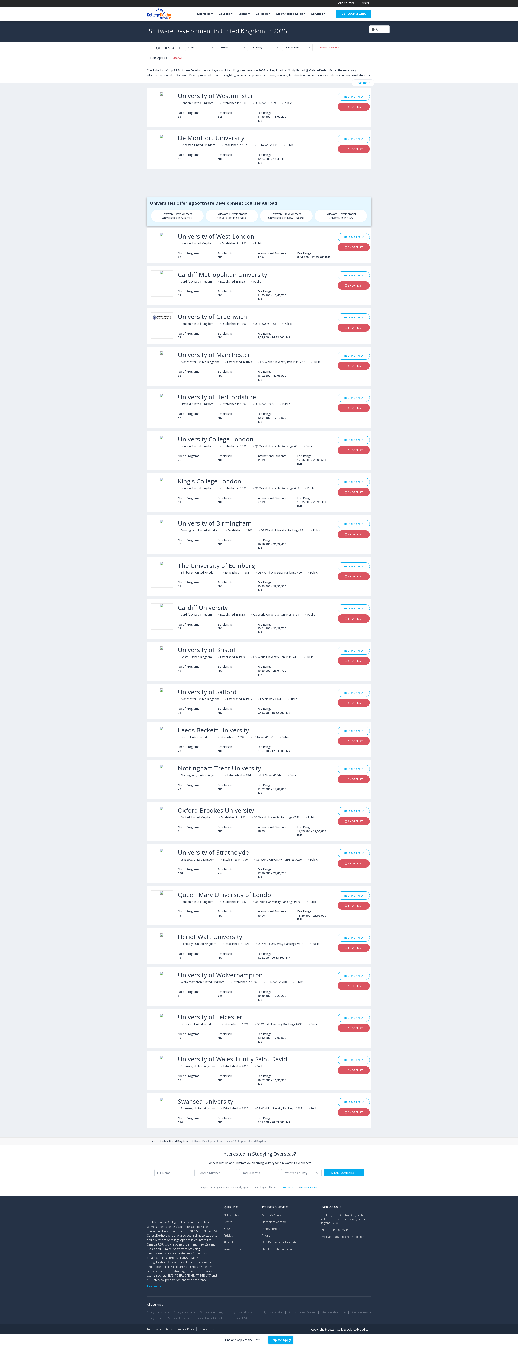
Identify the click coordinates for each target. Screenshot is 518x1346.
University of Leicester (210, 1017)
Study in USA (239, 1318)
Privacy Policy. (309, 1187)
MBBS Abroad (271, 1229)
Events (228, 1222)
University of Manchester (214, 355)
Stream (225, 47)
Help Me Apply (354, 96)
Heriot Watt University (210, 937)
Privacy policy (186, 1329)
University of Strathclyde (213, 852)
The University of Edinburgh (218, 565)
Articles (228, 1235)
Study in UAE (155, 1318)
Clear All (177, 58)
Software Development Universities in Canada (232, 216)
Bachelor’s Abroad (274, 1222)
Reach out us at (330, 1207)
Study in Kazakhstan (241, 1312)
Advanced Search (329, 47)
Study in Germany (211, 1312)
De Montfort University (211, 138)
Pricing (266, 1235)
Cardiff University (203, 607)
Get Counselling (354, 13)
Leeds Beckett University (213, 730)
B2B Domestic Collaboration (280, 1242)
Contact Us (207, 1329)
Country (257, 47)
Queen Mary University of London (226, 894)
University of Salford (207, 692)
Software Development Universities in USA (341, 216)
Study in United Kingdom (174, 1141)
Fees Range (292, 47)
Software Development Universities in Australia (177, 216)
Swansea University (205, 1101)
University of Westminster (215, 96)
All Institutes (231, 1215)
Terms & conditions (160, 1329)
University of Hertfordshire (217, 397)
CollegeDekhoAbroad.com (354, 1329)
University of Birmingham (215, 523)
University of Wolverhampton (220, 975)
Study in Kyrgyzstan (271, 1312)
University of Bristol (206, 650)
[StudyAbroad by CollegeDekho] (159, 13)
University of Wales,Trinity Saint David (232, 1059)
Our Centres (346, 3)
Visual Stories (232, 1249)
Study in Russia (361, 1312)
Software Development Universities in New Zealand (286, 216)
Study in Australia (158, 1312)
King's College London (209, 481)
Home (152, 1141)
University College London (215, 439)
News (227, 1229)
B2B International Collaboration (282, 1249)
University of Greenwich (212, 316)
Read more (363, 83)
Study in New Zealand (302, 1312)
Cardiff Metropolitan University (222, 274)
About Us (230, 1242)
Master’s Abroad (272, 1215)
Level (191, 47)
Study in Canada (184, 1312)
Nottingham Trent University (219, 768)
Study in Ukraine (178, 1318)
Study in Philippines (334, 1312)
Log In (365, 3)
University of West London (216, 236)
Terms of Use (290, 1187)
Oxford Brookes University (216, 810)
